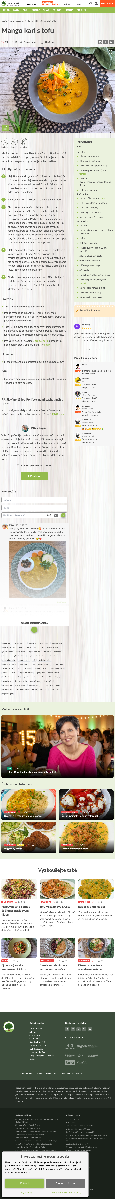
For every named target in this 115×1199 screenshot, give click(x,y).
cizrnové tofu (40, 341)
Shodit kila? (107, 3)
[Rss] (84, 1029)
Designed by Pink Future (71, 1073)
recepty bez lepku (8, 660)
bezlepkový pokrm (9, 647)
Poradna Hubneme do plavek (96, 371)
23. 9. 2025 (21, 525)
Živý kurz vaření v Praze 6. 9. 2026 (28, 1125)
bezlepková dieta (45, 660)
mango (4, 656)
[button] (57, 90)
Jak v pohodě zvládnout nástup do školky (30, 1134)
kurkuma (43, 689)
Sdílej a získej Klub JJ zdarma (41, 1056)
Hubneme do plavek (51, 4)
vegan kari (26, 677)
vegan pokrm (40, 673)
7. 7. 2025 (21, 608)
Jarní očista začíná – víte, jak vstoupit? (80, 1132)
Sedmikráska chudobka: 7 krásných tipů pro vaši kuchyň (36, 1141)
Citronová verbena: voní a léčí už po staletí (81, 1147)
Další (79, 4)
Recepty (6, 10)
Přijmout (24, 1183)
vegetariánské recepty (36, 656)
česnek (4, 673)
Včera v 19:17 (88, 409)
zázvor (18, 668)
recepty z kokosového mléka (53, 668)
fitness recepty (54, 677)
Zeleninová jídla (48, 21)
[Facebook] (67, 1029)
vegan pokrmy (7, 668)
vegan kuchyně (23, 660)
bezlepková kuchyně (18, 656)
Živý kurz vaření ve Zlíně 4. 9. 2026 (28, 1128)
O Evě (46, 10)
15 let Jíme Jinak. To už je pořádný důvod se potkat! (34, 1144)
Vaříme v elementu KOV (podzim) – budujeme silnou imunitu (37, 1131)
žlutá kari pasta (47, 685)
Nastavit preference (65, 1183)
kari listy (17, 677)
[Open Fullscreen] (110, 52)
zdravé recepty (54, 689)
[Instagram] (73, 1029)
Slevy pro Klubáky (37, 1052)
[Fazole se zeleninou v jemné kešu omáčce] (57, 948)
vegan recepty (7, 694)
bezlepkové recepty (9, 664)
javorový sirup (7, 652)
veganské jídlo (33, 685)
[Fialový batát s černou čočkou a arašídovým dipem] (19, 889)
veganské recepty (19, 643)
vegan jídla (23, 664)
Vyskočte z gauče (72, 1119)
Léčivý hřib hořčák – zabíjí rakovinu (28, 1137)
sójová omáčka (53, 673)
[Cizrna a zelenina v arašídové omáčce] (96, 948)
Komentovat (61, 602)
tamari (46, 345)
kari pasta (27, 668)
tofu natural (38, 647)
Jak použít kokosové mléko (27, 689)
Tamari (35, 677)
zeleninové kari (48, 681)
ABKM (43, 677)
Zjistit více (58, 414)
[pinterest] (111, 42)
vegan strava (20, 652)
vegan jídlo (32, 643)
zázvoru (104, 198)
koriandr (59, 685)
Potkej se (81, 10)
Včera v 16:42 (88, 423)
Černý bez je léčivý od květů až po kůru (80, 1126)
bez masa (57, 652)
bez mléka (6, 643)
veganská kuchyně (26, 673)
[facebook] (106, 42)
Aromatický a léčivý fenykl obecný (78, 1150)
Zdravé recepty (17, 21)
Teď (83, 368)
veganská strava (8, 689)
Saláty (5, 960)
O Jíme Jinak (34, 1039)
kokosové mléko (21, 681)
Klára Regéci (39, 428)
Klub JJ (67, 4)
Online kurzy (34, 1035)
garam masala (43, 664)
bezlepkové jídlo (52, 647)
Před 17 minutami (89, 395)
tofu (34, 660)
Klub (25, 10)
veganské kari (7, 681)
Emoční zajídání (89, 426)
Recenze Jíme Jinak (37, 1046)
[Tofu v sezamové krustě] (57, 889)
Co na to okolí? (89, 384)
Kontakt (32, 1059)
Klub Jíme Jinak (36, 1049)
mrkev (33, 664)
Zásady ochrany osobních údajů (65, 1193)
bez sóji (13, 673)
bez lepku (47, 652)
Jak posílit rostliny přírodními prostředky (30, 1147)
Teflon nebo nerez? (73, 1123)
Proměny (35, 10)
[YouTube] (90, 1029)
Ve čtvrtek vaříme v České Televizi (78, 1129)
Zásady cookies (24, 1193)
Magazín (69, 10)
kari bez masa (7, 685)
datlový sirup (35, 681)
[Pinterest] (78, 1029)
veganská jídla (56, 643)
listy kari (37, 668)
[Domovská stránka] (10, 3)
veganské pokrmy (34, 652)
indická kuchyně (25, 647)
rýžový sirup (44, 643)
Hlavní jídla (32, 21)
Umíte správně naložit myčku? (77, 1144)
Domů (4, 21)
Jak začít (57, 10)
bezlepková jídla (57, 664)
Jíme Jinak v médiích (38, 1042)
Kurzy (16, 10)
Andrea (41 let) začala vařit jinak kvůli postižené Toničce (86, 1135)
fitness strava (52, 656)
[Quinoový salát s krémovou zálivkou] (19, 948)
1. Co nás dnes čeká (92, 412)
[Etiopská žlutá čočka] (96, 889)
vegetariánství (20, 685)
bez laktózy (6, 677)
